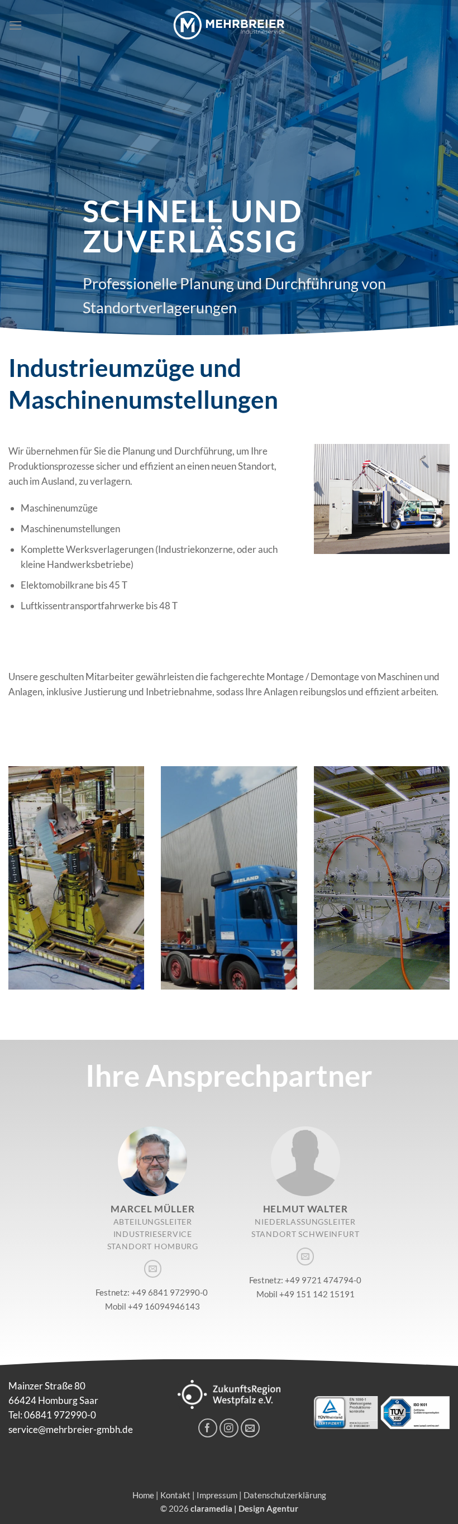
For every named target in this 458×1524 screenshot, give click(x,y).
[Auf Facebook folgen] (208, 1428)
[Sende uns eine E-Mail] (152, 1268)
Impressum (217, 1495)
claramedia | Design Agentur (244, 1508)
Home (143, 1495)
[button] (15, 25)
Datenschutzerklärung (285, 1495)
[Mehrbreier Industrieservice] (229, 25)
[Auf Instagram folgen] (229, 1428)
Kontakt (175, 1495)
